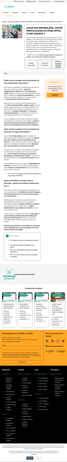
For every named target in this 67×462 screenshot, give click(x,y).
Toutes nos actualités (13, 21)
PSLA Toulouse (10, 394)
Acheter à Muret (26, 416)
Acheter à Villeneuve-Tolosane (25, 424)
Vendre (24, 12)
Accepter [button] (30, 458)
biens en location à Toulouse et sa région (25, 240)
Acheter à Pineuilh (27, 395)
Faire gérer (42, 12)
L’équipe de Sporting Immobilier (58, 65)
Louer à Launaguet (44, 403)
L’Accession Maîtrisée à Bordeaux (9, 386)
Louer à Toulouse (43, 409)
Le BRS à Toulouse (11, 404)
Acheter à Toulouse (27, 419)
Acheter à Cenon (26, 383)
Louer (32, 12)
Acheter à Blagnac (27, 409)
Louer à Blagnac (43, 401)
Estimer (15, 12)
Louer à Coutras (43, 386)
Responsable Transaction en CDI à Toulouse (24, 306)
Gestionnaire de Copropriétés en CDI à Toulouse (8, 306)
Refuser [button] (37, 458)
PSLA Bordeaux (10, 391)
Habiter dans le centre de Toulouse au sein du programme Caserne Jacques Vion (57, 309)
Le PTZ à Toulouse (11, 402)
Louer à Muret (42, 406)
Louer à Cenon (42, 383)
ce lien (27, 357)
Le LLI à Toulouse (10, 430)
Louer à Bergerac (43, 378)
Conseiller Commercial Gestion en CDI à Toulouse (41, 307)
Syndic (52, 12)
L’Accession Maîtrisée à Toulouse (9, 380)
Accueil (4, 21)
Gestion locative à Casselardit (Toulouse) (59, 386)
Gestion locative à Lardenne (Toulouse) (59, 393)
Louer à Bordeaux (43, 381)
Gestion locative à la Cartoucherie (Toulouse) (59, 380)
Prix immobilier (8, 16)
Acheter (6, 12)
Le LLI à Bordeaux (11, 428)
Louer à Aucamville (44, 398)
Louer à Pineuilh (43, 389)
